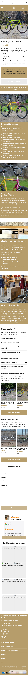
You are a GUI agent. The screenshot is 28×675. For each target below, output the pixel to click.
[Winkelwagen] (26, 8)
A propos (3, 654)
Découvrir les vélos (14, 412)
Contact (3, 658)
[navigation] (10, 36)
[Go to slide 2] (14, 538)
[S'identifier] (23, 8)
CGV (2, 662)
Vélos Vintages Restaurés (7, 642)
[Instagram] (2, 637)
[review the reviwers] (5, 527)
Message (4, 485)
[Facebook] (5, 637)
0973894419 (7, 623)
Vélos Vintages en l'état (7, 646)
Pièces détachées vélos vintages (9, 650)
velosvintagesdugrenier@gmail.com (13, 625)
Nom (3, 470)
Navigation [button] (2, 8)
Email (3, 477)
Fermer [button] (26, 2)
